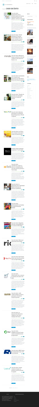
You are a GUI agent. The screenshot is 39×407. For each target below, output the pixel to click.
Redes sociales (29, 96)
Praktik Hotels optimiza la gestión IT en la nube (17, 149)
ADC (16, 20)
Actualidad (28, 85)
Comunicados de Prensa (19, 151)
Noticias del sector (29, 95)
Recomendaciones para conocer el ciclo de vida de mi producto (32, 66)
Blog (32, 3)
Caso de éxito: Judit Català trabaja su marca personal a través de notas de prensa (17, 295)
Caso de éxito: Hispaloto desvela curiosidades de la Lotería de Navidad (17, 224)
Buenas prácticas (19, 20)
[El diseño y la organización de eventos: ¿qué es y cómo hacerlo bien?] (30, 61)
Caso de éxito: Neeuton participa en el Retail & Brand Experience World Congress (17, 114)
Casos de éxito (19, 61)
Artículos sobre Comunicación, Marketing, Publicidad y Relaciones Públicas (31, 80)
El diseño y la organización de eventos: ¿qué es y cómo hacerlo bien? (31, 57)
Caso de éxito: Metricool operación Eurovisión (17, 240)
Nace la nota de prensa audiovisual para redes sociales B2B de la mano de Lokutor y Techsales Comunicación (31, 28)
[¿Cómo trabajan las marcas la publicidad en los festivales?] (30, 51)
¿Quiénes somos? (28, 3)
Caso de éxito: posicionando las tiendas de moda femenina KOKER (17, 205)
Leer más (13, 31)
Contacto (35, 3)
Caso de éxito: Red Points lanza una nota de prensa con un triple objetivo (17, 258)
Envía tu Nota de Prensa (30, 21)
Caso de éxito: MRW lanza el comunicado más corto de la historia (17, 352)
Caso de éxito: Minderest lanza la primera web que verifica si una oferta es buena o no (17, 57)
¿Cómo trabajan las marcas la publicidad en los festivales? (31, 47)
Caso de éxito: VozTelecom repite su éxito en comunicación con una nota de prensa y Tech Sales (17, 167)
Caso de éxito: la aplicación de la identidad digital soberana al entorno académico (18, 186)
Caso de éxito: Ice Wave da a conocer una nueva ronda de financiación (17, 133)
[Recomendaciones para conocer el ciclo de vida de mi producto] (30, 71)
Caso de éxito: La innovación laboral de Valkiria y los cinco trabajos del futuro (17, 314)
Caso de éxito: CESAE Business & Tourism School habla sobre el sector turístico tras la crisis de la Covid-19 (16, 37)
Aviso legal (15, 401)
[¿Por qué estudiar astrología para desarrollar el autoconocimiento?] (30, 42)
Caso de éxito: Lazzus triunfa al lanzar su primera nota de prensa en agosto (17, 369)
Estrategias (28, 94)
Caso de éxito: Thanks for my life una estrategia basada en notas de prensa (17, 96)
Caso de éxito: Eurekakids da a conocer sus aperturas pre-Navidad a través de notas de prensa (17, 78)
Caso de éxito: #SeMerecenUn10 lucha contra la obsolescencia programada (17, 333)
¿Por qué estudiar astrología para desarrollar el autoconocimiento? (30, 37)
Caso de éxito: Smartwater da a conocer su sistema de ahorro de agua (17, 276)
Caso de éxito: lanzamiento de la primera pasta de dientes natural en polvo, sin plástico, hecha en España (18, 16)
